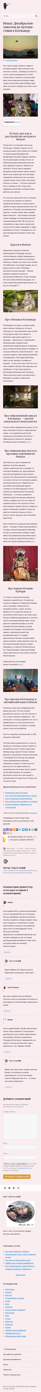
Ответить (7, 952)
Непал (34, 851)
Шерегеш (9, 1322)
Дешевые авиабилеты (12, 1359)
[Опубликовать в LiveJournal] (20, 829)
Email (6, 1153)
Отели (5, 1365)
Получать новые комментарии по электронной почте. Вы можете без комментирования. (20, 1167)
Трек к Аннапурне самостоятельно (18, 799)
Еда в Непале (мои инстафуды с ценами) (21, 802)
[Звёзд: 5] (9, 839)
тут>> (33, 541)
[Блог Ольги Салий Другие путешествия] (8, 6)
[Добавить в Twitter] (23, 829)
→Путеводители (9, 1349)
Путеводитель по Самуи (14, 1298)
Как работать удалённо (12, 1354)
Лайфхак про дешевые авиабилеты (19, 1263)
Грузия (7, 1319)
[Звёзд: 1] (33, 837)
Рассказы (33, 853)
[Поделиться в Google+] (10, 829)
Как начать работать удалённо (17, 1252)
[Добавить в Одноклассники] (14, 829)
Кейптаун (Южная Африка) (15, 1330)
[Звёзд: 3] (36, 837)
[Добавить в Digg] (33, 829)
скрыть (17, 122)
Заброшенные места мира (15, 1336)
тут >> (29, 442)
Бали (7, 1304)
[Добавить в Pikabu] (29, 829)
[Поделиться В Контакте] (4, 829)
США (7, 1316)
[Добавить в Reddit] (7, 833)
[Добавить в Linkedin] (26, 829)
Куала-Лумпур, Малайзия (15, 1310)
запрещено (33, 813)
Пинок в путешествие (11, 1375)
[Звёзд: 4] (8, 839)
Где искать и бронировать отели (17, 1260)
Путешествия (25, 851)
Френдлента (20, 1275)
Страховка (7, 1370)
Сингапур (9, 1307)
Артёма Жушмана (12, 60)
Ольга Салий (10, 848)
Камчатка (9, 1325)
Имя (5, 1143)
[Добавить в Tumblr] (36, 829)
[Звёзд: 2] (35, 837)
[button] (35, 6)
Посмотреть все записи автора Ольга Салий (17, 872)
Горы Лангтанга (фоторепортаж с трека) (21, 796)
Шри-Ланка (9, 1313)
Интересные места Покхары (16, 793)
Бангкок (8, 1295)
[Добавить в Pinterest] (4, 833)
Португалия (9, 1289)
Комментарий (9, 1112)
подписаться (23, 1168)
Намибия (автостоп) (13, 1333)
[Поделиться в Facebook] (7, 829)
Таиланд (8, 1292)
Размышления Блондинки (20, 853)
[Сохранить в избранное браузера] (10, 833)
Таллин (8, 1327)
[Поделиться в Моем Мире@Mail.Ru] (17, 829)
